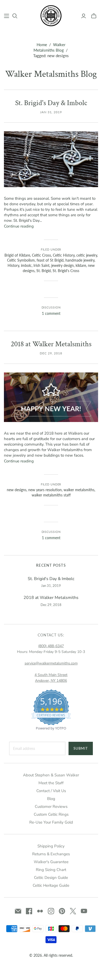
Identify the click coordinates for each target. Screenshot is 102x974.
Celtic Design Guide (51, 877)
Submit (80, 748)
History (13, 265)
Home (42, 44)
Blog (51, 798)
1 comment (51, 313)
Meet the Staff (51, 783)
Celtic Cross (41, 255)
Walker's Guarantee (51, 861)
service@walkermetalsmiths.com (51, 663)
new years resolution (45, 490)
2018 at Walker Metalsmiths (51, 344)
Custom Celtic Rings (51, 814)
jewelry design (62, 265)
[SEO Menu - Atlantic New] (6, 16)
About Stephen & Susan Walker (51, 775)
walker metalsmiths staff (51, 495)
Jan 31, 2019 (51, 112)
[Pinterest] (62, 911)
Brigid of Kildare (17, 255)
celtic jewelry (86, 255)
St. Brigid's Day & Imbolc (51, 103)
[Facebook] (29, 911)
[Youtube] (84, 911)
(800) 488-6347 (51, 645)
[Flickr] (40, 911)
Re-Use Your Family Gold (51, 822)
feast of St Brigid (50, 260)
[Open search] (15, 16)
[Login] (83, 16)
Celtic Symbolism (21, 260)
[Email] (18, 911)
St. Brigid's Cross (66, 270)
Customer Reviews (51, 806)
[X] (73, 911)
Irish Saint (41, 265)
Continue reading (19, 226)
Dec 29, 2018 (51, 353)
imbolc (26, 265)
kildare (81, 265)
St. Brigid (43, 270)
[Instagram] (51, 911)
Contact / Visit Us (51, 790)
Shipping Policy (51, 846)
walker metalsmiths (79, 490)
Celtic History (64, 255)
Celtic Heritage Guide (51, 885)
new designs (16, 490)
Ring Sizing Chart (51, 869)
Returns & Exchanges (51, 854)
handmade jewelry (79, 260)
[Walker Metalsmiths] (51, 15)
